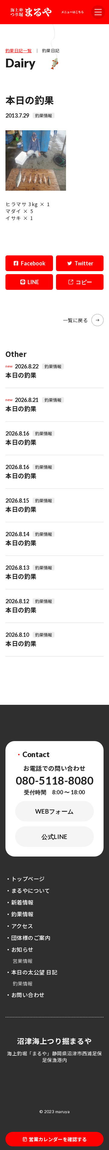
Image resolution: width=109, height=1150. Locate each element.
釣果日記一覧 (18, 50)
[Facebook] (29, 263)
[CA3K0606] (35, 188)
